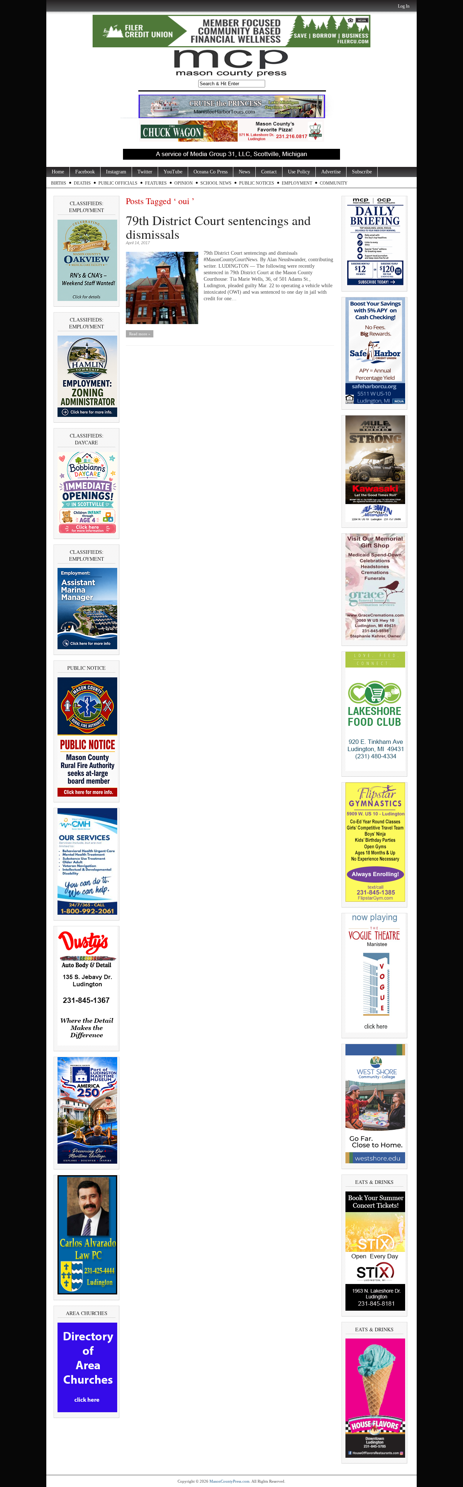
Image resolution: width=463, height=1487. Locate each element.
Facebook (85, 171)
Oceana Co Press (211, 171)
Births (58, 183)
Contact (269, 171)
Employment (297, 183)
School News (216, 183)
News (244, 171)
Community (334, 183)
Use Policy (299, 171)
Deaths (82, 183)
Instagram (116, 171)
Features (156, 183)
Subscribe (362, 171)
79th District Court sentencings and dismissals (218, 226)
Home (58, 171)
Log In (403, 6)
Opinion (183, 183)
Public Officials (117, 183)
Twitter (144, 171)
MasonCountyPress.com (229, 1481)
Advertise (331, 171)
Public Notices (256, 183)
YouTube (172, 171)
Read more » (139, 334)
